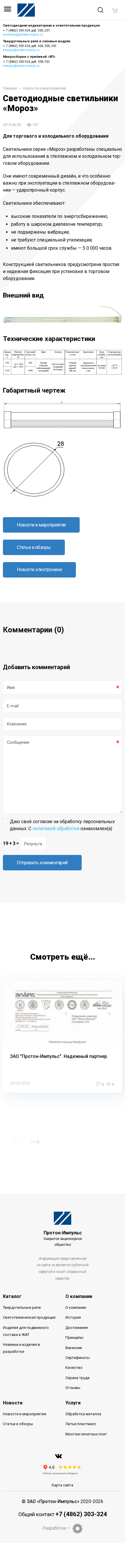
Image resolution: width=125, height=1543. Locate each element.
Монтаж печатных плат (86, 1434)
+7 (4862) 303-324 (81, 1514)
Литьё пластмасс (80, 1424)
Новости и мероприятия (44, 88)
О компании (78, 1296)
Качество (74, 1367)
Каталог (12, 1296)
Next (35, 1142)
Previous (17, 1142)
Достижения (76, 1327)
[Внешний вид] (62, 321)
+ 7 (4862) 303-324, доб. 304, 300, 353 (29, 46)
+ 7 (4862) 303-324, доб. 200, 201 (26, 30)
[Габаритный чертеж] (62, 427)
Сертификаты (77, 1357)
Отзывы (72, 1387)
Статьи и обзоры (34, 547)
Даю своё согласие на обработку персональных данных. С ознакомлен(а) (62, 825)
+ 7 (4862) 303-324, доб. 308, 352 (26, 62)
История (73, 1317)
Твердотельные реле (22, 1307)
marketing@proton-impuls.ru (23, 34)
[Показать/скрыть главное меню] (7, 10)
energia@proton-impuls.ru (21, 50)
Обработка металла (83, 1414)
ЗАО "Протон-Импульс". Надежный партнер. (59, 1056)
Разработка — (56, 1528)
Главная (10, 88)
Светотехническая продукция (29, 1317)
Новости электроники (39, 569)
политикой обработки (56, 828)
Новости (12, 1403)
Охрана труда (77, 1378)
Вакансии (73, 1348)
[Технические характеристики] (62, 373)
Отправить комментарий (42, 862)
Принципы (74, 1337)
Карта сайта (62, 1485)
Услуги (73, 1403)
